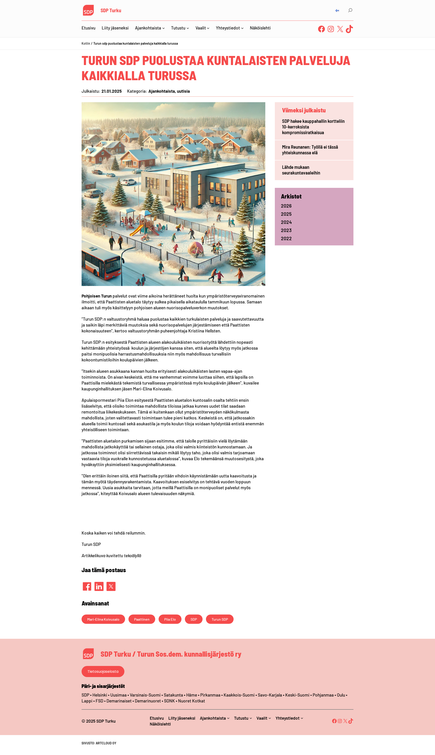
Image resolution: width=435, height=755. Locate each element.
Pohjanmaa (324, 694)
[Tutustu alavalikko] (187, 28)
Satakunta (173, 694)
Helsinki (100, 694)
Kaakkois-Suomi (239, 694)
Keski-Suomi (297, 694)
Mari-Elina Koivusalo (103, 619)
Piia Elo (170, 619)
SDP (194, 619)
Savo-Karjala (270, 694)
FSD (99, 700)
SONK (169, 700)
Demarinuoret (148, 700)
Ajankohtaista (161, 91)
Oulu (341, 694)
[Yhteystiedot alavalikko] (242, 28)
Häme (192, 694)
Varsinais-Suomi (145, 694)
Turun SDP (220, 619)
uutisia (183, 91)
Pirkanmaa (210, 694)
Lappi (87, 700)
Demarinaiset (119, 700)
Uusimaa (118, 694)
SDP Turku (111, 10)
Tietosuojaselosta (102, 671)
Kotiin (86, 43)
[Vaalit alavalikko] (208, 28)
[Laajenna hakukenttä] (350, 10)
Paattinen (142, 619)
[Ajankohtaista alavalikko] (163, 28)
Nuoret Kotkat (191, 700)
